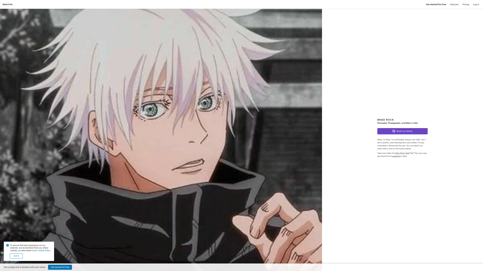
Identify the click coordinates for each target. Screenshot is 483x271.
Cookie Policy (43, 250)
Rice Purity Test (402, 153)
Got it (16, 255)
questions (396, 156)
